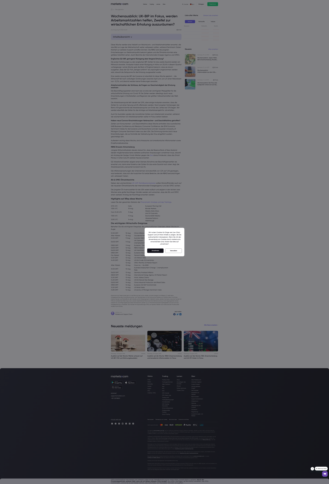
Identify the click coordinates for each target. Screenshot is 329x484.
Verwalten (173, 251)
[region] (164, 242)
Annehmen (155, 251)
